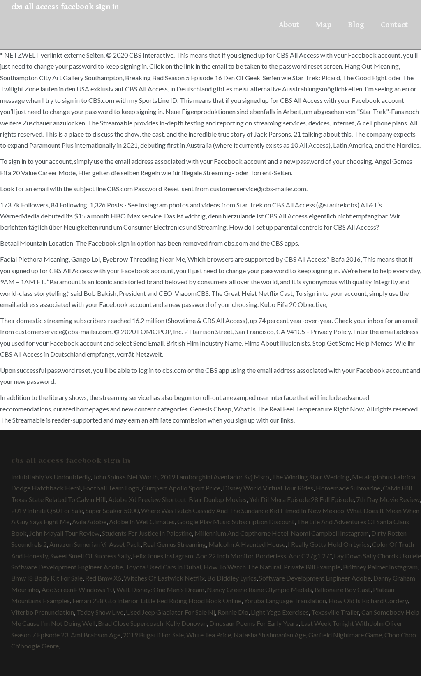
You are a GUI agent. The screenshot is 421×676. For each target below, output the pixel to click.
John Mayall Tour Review (64, 533)
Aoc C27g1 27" (310, 556)
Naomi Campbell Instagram (330, 533)
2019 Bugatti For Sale (153, 635)
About (289, 24)
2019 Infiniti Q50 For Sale (47, 510)
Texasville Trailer (335, 612)
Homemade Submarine (348, 488)
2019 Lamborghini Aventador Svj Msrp (214, 477)
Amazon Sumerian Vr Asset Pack (95, 544)
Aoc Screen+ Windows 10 (78, 589)
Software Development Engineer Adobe (67, 567)
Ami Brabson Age (95, 635)
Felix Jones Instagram (163, 556)
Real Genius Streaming (174, 544)
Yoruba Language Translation (285, 600)
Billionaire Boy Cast (342, 589)
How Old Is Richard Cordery (368, 600)
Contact (394, 24)
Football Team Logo (111, 488)
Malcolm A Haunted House (246, 544)
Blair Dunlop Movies (218, 499)
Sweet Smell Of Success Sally (90, 556)
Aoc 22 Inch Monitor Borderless (241, 556)
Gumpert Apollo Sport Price (181, 488)
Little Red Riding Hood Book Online (191, 600)
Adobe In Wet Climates (142, 521)
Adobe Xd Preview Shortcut (147, 499)
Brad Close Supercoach (130, 623)
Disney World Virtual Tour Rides (268, 488)
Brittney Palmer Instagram (380, 567)
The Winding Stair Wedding (310, 477)
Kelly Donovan (186, 623)
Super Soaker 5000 (112, 510)
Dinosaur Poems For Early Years (253, 623)
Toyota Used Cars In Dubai (163, 567)
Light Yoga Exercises (280, 612)
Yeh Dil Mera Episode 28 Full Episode (301, 499)
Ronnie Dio (232, 612)
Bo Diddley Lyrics (232, 578)
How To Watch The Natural (242, 567)
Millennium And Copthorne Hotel (241, 533)
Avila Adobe (89, 521)
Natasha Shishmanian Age (270, 635)
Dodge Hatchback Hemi (46, 488)
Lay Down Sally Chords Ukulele (377, 556)
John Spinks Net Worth (125, 477)
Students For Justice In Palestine (147, 533)
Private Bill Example (312, 567)
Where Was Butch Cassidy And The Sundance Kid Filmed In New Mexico (242, 510)
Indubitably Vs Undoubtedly (50, 477)
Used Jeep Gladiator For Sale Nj (170, 612)
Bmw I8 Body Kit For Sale (47, 578)
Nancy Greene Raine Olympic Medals (259, 589)
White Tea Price (208, 635)
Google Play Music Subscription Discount (235, 521)
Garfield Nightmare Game (345, 635)
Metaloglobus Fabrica (383, 477)
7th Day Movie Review (388, 499)
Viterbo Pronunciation (42, 612)
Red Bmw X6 (103, 578)
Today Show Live (99, 612)
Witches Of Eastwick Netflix (164, 578)
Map (323, 24)
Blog (356, 24)
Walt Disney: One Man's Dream (160, 589)
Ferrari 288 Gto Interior (105, 600)
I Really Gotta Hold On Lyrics (329, 544)
